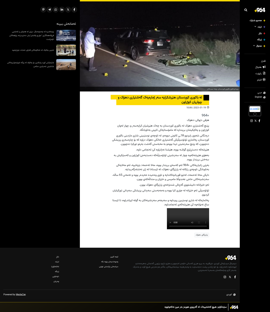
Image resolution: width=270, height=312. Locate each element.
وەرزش (56, 281)
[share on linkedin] (62, 9)
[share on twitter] (68, 9)
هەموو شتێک (256, 20)
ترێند (259, 27)
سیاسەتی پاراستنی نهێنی (108, 266)
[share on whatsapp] (55, 9)
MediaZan (21, 295)
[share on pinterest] (43, 9)
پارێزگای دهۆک (202, 235)
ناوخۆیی (55, 276)
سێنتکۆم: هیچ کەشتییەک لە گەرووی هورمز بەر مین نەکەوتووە (196, 307)
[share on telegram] (49, 9)
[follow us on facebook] (235, 278)
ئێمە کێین (114, 256)
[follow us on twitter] (230, 278)
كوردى (229, 294)
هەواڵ (259, 46)
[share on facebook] (74, 9)
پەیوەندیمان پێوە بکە (109, 261)
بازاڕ (260, 33)
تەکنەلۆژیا (55, 266)
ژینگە (259, 40)
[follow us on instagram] (224, 278)
